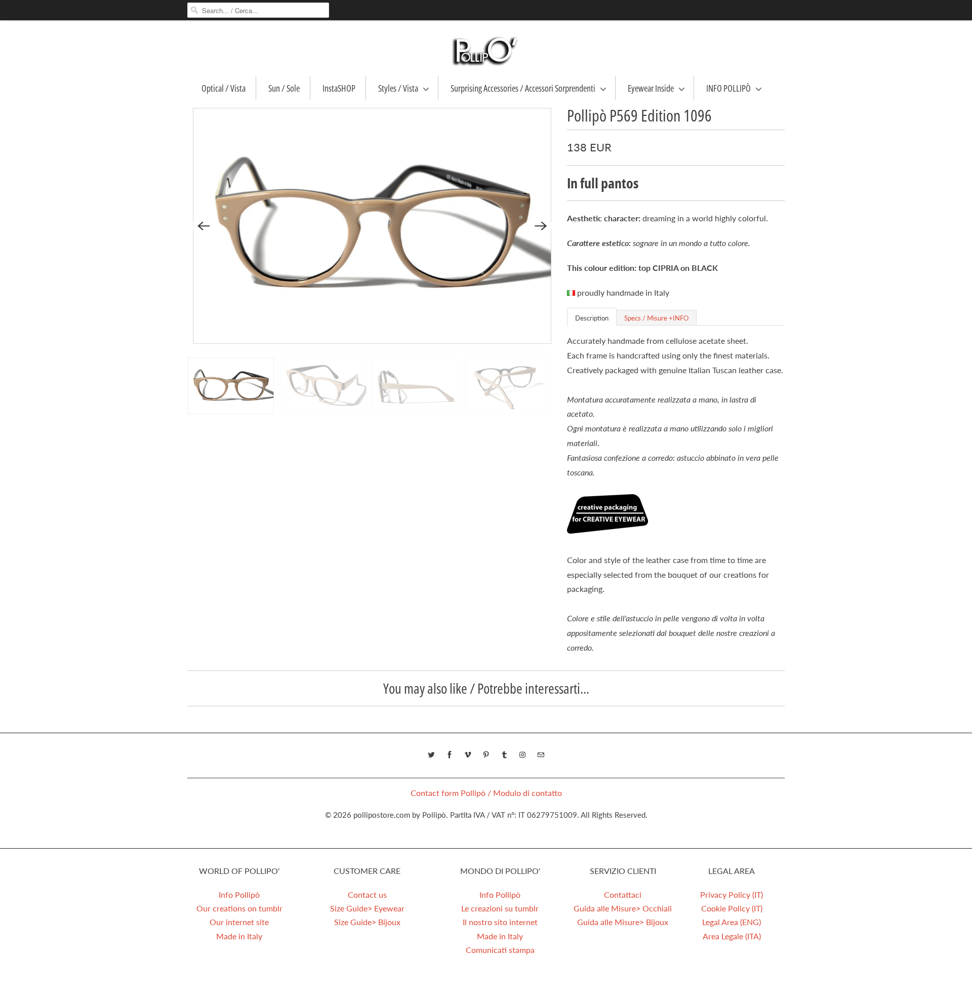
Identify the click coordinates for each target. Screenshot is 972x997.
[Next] (541, 226)
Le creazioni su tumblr (500, 908)
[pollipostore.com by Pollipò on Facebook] (449, 755)
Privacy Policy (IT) (731, 894)
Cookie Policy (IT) (731, 908)
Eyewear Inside (651, 88)
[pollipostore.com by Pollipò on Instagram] (522, 755)
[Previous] (203, 226)
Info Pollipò (239, 894)
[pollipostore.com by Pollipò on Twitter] (431, 755)
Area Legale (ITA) (732, 936)
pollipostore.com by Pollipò (399, 814)
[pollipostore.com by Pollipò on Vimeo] (467, 755)
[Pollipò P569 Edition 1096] (372, 226)
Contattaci (622, 894)
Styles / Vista (398, 88)
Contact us (367, 894)
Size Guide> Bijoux (367, 922)
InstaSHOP (338, 88)
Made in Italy (239, 936)
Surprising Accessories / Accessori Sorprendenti (523, 88)
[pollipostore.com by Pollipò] (486, 50)
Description (592, 318)
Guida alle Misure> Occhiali (623, 908)
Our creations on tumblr (239, 908)
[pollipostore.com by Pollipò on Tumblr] (504, 755)
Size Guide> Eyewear (367, 908)
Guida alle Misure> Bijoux (622, 922)
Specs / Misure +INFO (656, 318)
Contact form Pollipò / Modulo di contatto (486, 792)
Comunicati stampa (500, 949)
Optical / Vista (223, 88)
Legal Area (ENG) (731, 922)
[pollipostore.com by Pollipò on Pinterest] (486, 755)
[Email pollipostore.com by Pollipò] (540, 755)
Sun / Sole (284, 88)
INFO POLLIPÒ (728, 88)
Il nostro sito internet (500, 922)
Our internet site (239, 922)
